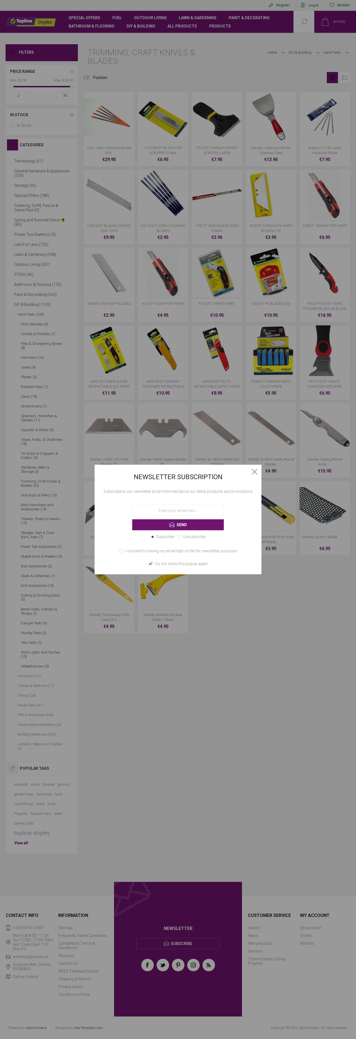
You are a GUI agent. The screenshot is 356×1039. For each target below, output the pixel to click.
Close (254, 471)
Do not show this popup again (181, 563)
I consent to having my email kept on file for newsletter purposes (181, 551)
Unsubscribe (194, 537)
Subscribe (165, 537)
